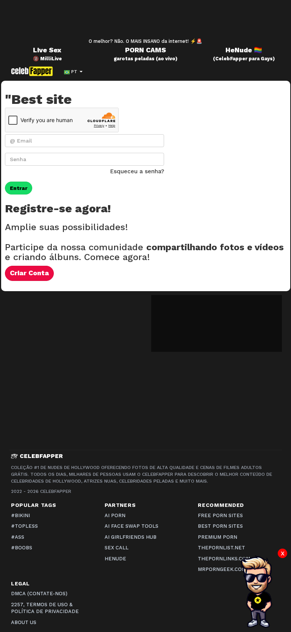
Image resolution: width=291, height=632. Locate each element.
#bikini (20, 515)
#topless (24, 526)
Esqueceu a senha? (137, 171)
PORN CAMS (145, 50)
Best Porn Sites (220, 526)
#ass (17, 537)
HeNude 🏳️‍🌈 (243, 50)
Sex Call (116, 547)
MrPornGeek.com (222, 569)
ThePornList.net (221, 547)
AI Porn (115, 515)
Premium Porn (217, 537)
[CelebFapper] (33, 71)
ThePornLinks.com (224, 558)
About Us (23, 622)
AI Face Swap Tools (131, 526)
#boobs (21, 547)
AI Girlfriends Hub (130, 537)
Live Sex (47, 50)
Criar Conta (29, 273)
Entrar (18, 188)
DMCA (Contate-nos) (39, 593)
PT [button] (74, 71)
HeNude (115, 558)
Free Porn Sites (220, 515)
